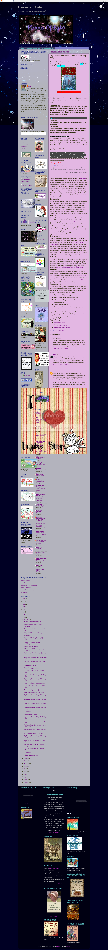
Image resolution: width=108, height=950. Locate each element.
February (26, 782)
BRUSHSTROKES (40, 457)
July (25, 769)
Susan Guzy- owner (25, 148)
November (26, 758)
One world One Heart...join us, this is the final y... (34, 683)
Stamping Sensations (41, 463)
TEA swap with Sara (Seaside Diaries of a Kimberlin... (33, 625)
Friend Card (38, 554)
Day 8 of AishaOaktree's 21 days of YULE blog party (35, 700)
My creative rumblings (41, 434)
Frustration (38, 458)
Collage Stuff (23, 583)
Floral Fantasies (39, 426)
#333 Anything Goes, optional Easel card (41, 444)
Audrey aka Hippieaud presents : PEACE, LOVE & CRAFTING (40, 518)
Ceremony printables (25, 580)
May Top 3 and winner (40, 464)
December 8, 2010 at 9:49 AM (60, 348)
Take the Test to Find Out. (54, 832)
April (25, 777)
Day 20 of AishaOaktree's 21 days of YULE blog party (35, 653)
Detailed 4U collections (25, 587)
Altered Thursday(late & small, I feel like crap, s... (35, 692)
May (25, 774)
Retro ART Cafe (24, 592)
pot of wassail (75, 222)
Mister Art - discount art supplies (28, 590)
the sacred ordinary (40, 531)
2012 (24, 612)
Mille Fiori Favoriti (40, 418)
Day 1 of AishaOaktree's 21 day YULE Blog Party (34, 745)
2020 (24, 599)
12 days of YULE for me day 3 (31, 646)
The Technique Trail (40, 480)
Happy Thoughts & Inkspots (40, 495)
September (26, 763)
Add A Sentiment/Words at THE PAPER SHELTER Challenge (40, 524)
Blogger (68, 946)
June (25, 771)
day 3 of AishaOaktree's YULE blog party (33, 733)
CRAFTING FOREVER (39, 510)
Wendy (54, 354)
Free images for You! (40, 561)
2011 (24, 614)
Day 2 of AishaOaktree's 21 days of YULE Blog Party (35, 736)
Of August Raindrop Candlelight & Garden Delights (40, 488)
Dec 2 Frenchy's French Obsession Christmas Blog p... (34, 740)
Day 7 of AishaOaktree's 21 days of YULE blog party (35, 704)
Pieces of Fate (30, 7)
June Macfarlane (24, 144)
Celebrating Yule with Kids (60, 325)
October (26, 761)
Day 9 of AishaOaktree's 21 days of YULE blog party (35, 695)
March (26, 779)
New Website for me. (40, 513)
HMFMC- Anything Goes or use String (40, 436)
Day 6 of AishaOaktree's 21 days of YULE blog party (35, 708)
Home (22, 48)
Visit (26, 803)
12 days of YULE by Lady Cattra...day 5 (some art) (34, 638)
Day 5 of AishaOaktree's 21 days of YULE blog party (35, 717)
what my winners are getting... (30, 714)
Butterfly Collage (40, 572)
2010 (24, 617)
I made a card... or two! (40, 470)
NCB (37, 412)
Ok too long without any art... (30, 665)
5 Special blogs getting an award (31, 755)
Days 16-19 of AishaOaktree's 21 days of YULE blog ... (35, 662)
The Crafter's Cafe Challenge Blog (40, 441)
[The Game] (26, 157)
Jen (54, 371)
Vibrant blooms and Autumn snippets (40, 428)
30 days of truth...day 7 (29, 752)
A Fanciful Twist (39, 485)
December (26, 619)
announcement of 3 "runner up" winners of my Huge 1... (34, 721)
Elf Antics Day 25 (40, 506)
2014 (24, 607)
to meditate (80, 280)
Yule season (83, 178)
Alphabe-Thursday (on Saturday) (31, 668)
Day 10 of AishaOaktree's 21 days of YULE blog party (35, 686)
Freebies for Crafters (47, 48)
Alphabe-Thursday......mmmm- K (31, 690)
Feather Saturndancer (54, 868)
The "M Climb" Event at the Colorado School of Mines (41, 420)
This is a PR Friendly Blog (33, 48)
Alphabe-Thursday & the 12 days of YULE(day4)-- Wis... (32, 643)
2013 (24, 609)
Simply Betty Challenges (39, 548)
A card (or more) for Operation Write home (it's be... (34, 629)
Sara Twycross (24, 146)
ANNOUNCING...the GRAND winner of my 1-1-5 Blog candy (35, 725)
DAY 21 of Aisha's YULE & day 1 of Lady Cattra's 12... (34, 649)
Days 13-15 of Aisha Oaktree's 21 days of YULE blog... (35, 671)
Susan (56, 331)
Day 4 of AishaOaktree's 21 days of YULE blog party (34, 730)
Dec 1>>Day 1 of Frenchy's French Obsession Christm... (34, 749)
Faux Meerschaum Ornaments (40, 542)
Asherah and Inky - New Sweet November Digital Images (40, 498)
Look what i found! (40, 475)
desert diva (38, 468)
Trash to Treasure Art (41, 540)
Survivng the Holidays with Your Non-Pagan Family (69, 267)
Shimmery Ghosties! (40, 481)
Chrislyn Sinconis (25, 141)
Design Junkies (39, 474)
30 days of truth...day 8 (29, 711)
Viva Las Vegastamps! (41, 450)
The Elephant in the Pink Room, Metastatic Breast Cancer (41, 534)
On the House (39, 565)
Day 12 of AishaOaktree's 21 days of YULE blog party (35, 675)
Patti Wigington (54, 165)
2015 (24, 604)
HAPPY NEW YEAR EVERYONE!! (32, 622)
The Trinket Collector (40, 552)
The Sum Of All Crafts (40, 569)
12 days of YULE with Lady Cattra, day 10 (33, 633)
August (26, 766)
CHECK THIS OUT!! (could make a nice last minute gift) (35, 658)
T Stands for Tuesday (40, 413)
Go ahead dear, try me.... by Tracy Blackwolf (41, 452)
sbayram (58, 946)
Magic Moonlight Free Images (41, 558)
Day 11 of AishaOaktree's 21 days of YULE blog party (34, 679)
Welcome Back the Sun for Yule (62, 327)
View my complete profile (26, 113)
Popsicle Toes (39, 504)
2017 (24, 601)
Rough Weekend (27, 635)
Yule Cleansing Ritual (59, 322)
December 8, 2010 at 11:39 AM (60, 365)
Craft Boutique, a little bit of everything (29, 585)
